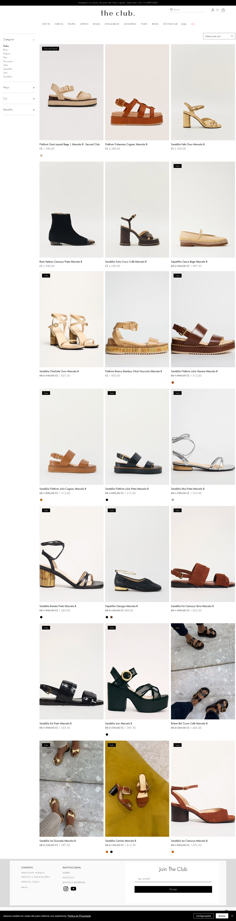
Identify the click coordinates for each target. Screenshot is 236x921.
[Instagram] (66, 889)
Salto (5, 64)
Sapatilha (7, 68)
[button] (223, 10)
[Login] (212, 10)
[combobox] (219, 36)
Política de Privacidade (79, 915)
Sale (5, 72)
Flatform (6, 53)
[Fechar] (232, 915)
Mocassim (8, 61)
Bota (5, 49)
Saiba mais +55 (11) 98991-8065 (142, 2)
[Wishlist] (217, 10)
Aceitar (222, 915)
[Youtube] (73, 889)
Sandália (7, 76)
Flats (5, 57)
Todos (6, 45)
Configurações (203, 915)
